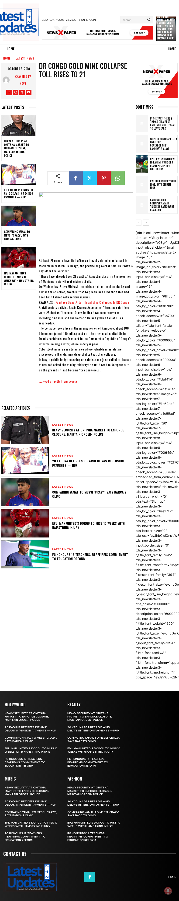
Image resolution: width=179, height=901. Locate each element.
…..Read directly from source (58, 381)
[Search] (149, 19)
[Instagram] (15, 92)
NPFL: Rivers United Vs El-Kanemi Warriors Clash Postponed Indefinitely (162, 164)
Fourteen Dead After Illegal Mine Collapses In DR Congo (92, 302)
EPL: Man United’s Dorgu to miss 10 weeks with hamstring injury (19, 278)
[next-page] (146, 223)
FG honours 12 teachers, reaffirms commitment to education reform (90, 556)
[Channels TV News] (7, 80)
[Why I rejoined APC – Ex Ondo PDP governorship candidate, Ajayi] (142, 144)
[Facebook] (9, 92)
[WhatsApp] (118, 178)
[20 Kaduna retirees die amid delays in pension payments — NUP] (18, 174)
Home (6, 58)
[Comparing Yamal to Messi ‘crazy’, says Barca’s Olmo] (18, 216)
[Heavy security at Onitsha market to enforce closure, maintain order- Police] (18, 125)
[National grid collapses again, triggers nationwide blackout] (142, 205)
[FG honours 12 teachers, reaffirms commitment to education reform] (25, 554)
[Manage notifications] (168, 890)
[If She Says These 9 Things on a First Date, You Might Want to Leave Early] (142, 123)
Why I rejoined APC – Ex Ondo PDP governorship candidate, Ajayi (163, 144)
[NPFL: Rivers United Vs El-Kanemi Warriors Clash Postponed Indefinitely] (142, 164)
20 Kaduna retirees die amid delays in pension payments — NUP (18, 193)
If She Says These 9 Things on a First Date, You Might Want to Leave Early (163, 123)
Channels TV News (23, 79)
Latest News (25, 58)
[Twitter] (22, 92)
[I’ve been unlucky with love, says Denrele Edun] (142, 185)
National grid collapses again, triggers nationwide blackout (162, 205)
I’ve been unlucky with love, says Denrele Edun (163, 184)
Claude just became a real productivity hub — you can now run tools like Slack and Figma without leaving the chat (165, 27)
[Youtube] (28, 92)
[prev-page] (138, 223)
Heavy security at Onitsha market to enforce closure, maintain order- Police (16, 148)
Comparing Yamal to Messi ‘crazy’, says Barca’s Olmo (17, 235)
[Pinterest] (104, 178)
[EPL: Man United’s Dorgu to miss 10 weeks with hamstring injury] (18, 257)
